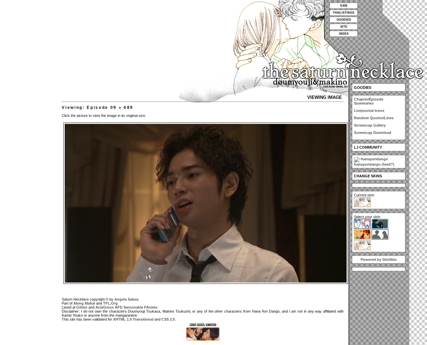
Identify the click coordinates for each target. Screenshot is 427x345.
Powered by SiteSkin (379, 259)
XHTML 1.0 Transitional (133, 319)
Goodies (344, 19)
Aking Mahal (84, 303)
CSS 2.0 (168, 319)
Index (344, 33)
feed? (388, 164)
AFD (118, 307)
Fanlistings (343, 12)
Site (343, 26)
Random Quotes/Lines (374, 118)
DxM (343, 5)
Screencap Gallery (370, 125)
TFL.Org (110, 303)
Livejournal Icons (369, 111)
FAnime (150, 307)
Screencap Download (372, 133)
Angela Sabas (126, 299)
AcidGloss (104, 307)
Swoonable (133, 307)
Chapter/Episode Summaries (368, 101)
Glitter (81, 307)
